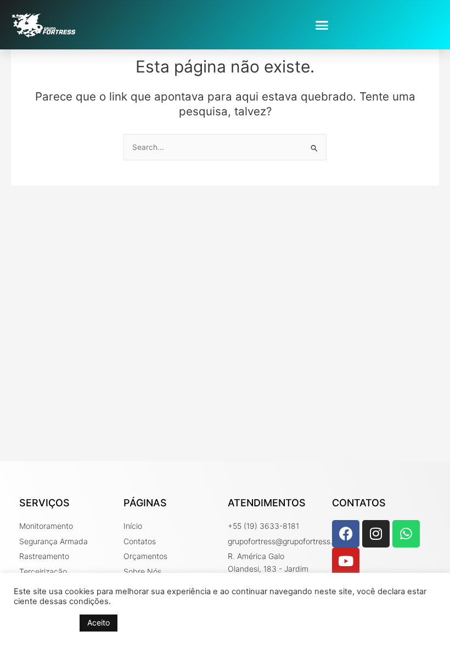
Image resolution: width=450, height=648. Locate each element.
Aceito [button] (98, 622)
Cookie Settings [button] (44, 623)
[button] (322, 24)
